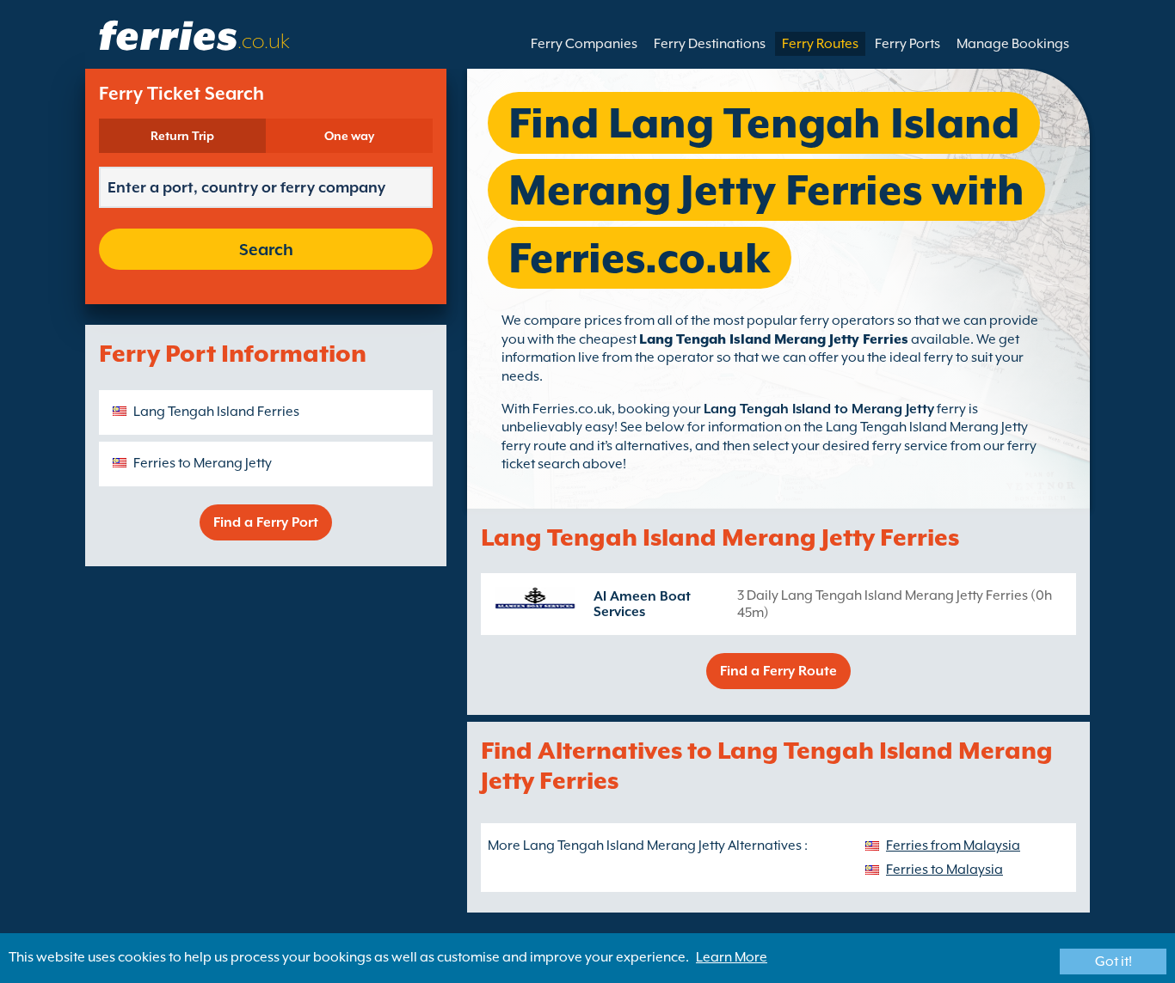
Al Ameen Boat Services (642, 604)
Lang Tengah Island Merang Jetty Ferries (773, 339)
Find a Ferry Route (778, 671)
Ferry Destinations (710, 44)
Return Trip (182, 136)
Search (266, 249)
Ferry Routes (820, 44)
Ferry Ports (907, 44)
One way (349, 136)
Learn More (731, 957)
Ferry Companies (584, 44)
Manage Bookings (1013, 44)
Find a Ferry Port (265, 522)
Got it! (1113, 961)
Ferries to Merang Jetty (202, 463)
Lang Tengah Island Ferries (216, 411)
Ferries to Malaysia (944, 869)
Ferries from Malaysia (953, 845)
